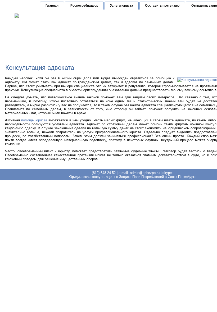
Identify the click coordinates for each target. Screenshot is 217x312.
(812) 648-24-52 (135, 32)
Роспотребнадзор (84, 5)
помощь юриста (34, 120)
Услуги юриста (121, 5)
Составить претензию (162, 5)
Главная (52, 5)
